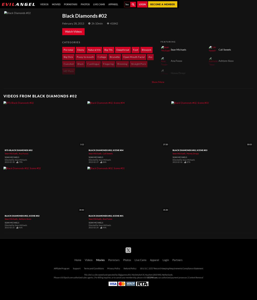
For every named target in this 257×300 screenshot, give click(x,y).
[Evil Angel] (18, 4)
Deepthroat (122, 49)
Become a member (162, 4)
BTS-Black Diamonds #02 (19, 150)
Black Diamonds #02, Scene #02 (22, 216)
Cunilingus (93, 64)
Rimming (122, 64)
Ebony (80, 49)
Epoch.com (68, 278)
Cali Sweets (108, 153)
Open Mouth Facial (134, 57)
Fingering (108, 64)
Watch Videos (73, 31)
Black (80, 64)
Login (142, 4)
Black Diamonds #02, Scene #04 (106, 150)
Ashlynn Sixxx (25, 219)
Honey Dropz (193, 153)
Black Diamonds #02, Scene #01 (106, 216)
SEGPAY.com (152, 278)
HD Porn (69, 71)
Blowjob (146, 49)
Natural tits (94, 49)
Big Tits (108, 49)
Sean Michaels (11, 153)
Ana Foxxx (23, 153)
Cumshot (69, 64)
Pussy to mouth (85, 57)
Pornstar (69, 49)
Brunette (115, 57)
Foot (135, 49)
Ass (150, 57)
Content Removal (195, 278)
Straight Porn (138, 64)
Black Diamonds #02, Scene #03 (190, 150)
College (102, 57)
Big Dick (68, 57)
